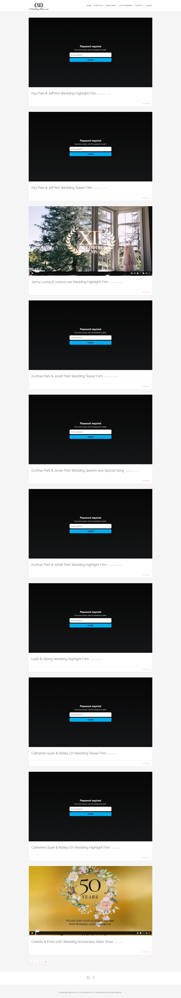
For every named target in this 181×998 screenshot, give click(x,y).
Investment (111, 5)
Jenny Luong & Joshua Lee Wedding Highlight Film (70, 282)
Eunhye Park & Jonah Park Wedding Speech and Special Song (78, 470)
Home (89, 5)
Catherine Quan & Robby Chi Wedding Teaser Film (69, 753)
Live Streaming (125, 5)
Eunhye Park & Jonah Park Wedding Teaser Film (67, 376)
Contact (139, 5)
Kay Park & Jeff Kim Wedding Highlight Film (64, 93)
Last (45, 961)
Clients (148, 5)
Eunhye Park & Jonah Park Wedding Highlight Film (69, 565)
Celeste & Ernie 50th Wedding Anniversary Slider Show (72, 942)
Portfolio (98, 5)
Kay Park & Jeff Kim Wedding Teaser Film (62, 188)
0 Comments (146, 103)
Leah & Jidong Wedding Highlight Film (60, 659)
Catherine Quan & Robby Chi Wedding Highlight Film (71, 847)
